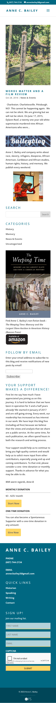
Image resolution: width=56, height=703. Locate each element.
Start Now (13, 503)
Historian (11, 587)
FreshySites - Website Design (28, 699)
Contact (10, 602)
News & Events (28, 97)
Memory (10, 233)
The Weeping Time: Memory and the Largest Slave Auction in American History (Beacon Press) (27, 328)
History (10, 229)
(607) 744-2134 (14, 562)
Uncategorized (14, 243)
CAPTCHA (11, 651)
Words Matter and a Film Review (25, 92)
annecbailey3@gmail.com (20, 573)
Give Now (13, 532)
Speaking (11, 592)
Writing (10, 597)
